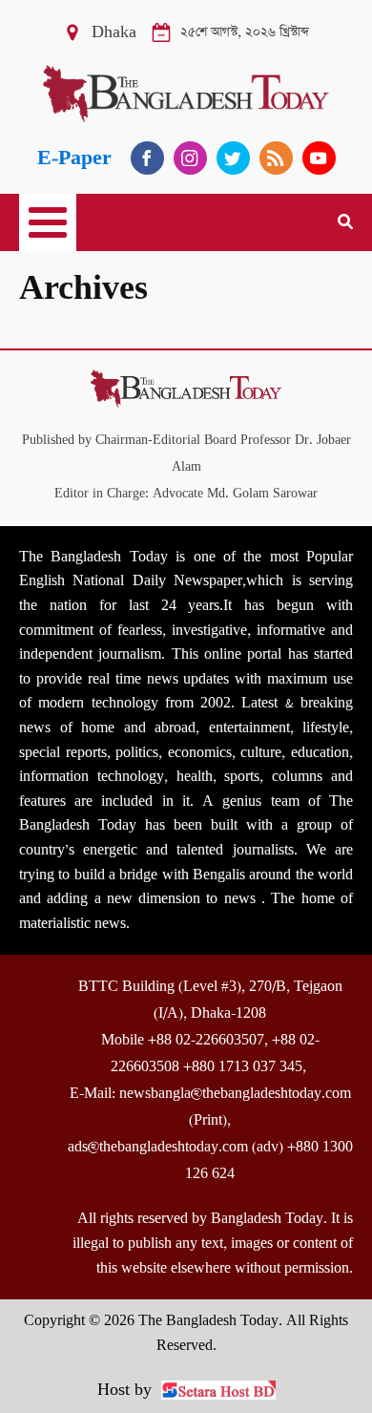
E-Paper (74, 158)
